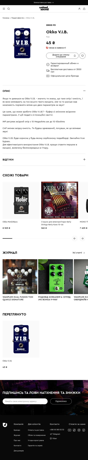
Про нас (17, 440)
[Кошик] (84, 9)
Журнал (17, 435)
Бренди (17, 430)
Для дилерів (19, 451)
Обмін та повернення (37, 435)
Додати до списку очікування (60, 56)
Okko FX (51, 25)
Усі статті (77, 253)
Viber (54, 438)
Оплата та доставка (36, 430)
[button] (75, 238)
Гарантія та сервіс (35, 445)
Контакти (17, 445)
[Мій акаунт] (79, 9)
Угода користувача (36, 440)
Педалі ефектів (17, 18)
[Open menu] (4, 9)
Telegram (56, 434)
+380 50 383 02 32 (57, 430)
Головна (6, 18)
